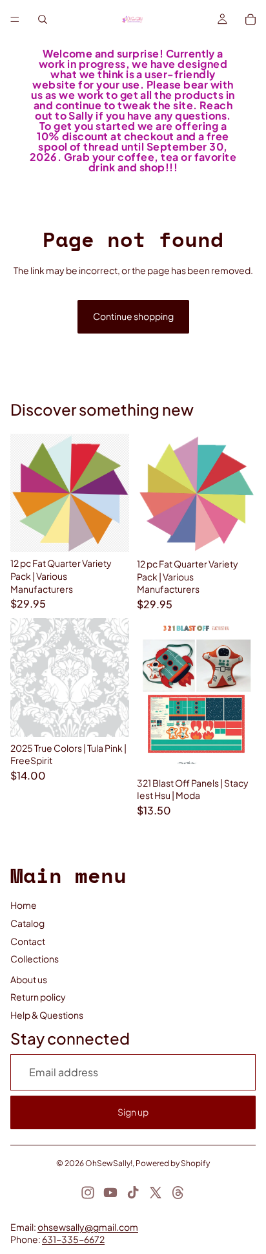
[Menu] (15, 19)
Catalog (27, 923)
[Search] (42, 19)
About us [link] (28, 979)
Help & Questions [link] (46, 1015)
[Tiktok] (133, 1192)
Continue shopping (133, 316)
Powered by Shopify (173, 1163)
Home (23, 905)
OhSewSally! (108, 1163)
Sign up (133, 1112)
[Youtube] (110, 1192)
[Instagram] (88, 1192)
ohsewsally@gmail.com (87, 1227)
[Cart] (250, 19)
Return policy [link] (38, 997)
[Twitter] (155, 1192)
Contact (27, 941)
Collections (34, 958)
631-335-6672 (73, 1239)
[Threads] (178, 1192)
